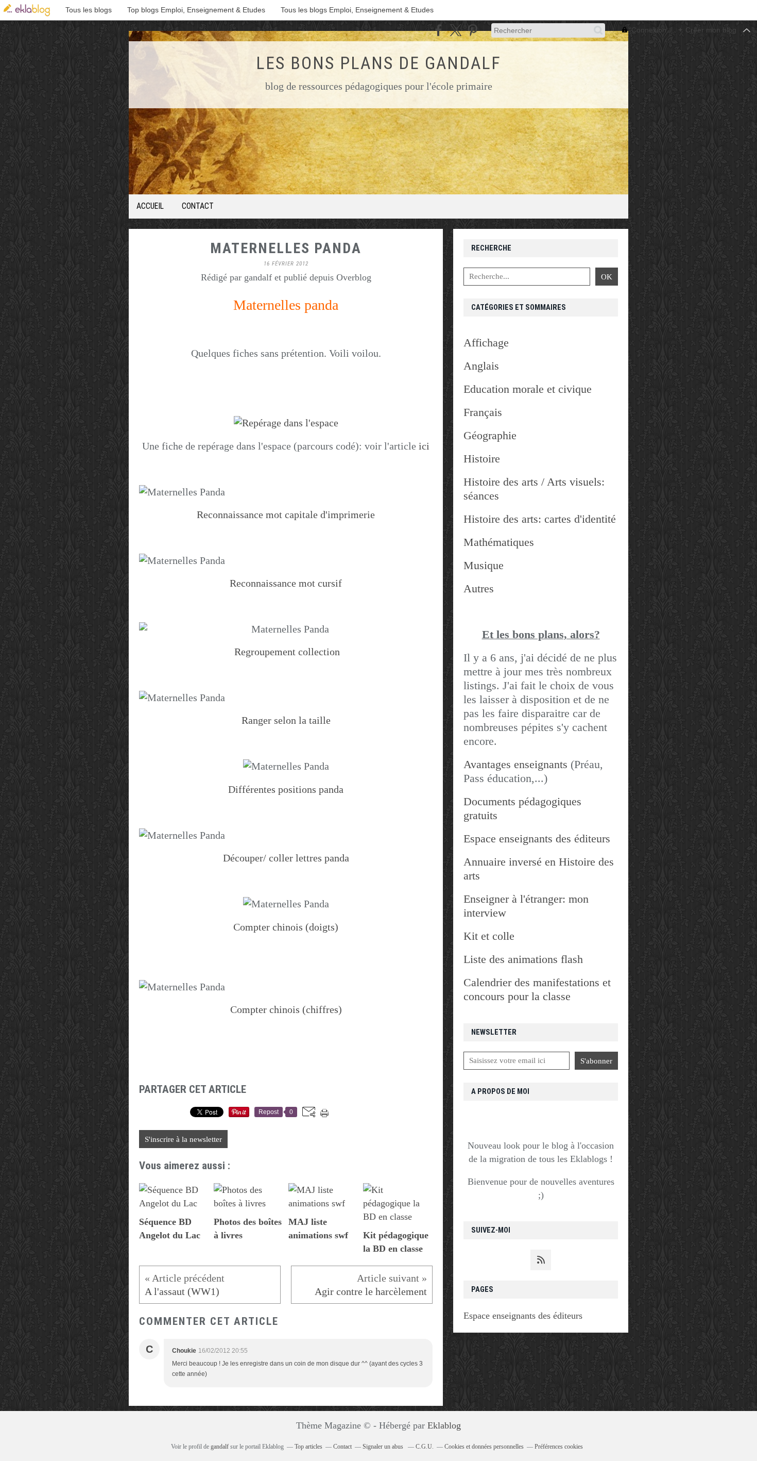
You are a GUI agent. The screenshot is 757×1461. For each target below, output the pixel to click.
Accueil (150, 206)
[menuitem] (150, 206)
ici (424, 446)
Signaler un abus (384, 1446)
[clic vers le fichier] (286, 422)
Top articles (308, 1446)
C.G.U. (425, 1446)
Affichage (486, 342)
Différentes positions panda (285, 789)
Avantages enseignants (515, 764)
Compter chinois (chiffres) (286, 1009)
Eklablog (444, 1425)
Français (482, 412)
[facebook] (438, 30)
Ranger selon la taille (286, 720)
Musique (483, 565)
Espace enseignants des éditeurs (522, 1315)
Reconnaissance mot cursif (286, 583)
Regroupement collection (287, 651)
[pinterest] (472, 30)
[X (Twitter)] (455, 30)
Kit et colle (488, 935)
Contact (198, 206)
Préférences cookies (559, 1446)
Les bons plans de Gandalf (378, 63)
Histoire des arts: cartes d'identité (539, 518)
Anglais (481, 365)
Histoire (481, 458)
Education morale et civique (527, 389)
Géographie (490, 435)
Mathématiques (498, 542)
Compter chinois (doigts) (285, 927)
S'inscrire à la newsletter (183, 1139)
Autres (478, 588)
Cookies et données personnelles (484, 1446)
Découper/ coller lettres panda (286, 858)
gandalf (220, 1446)
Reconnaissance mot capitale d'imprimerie (286, 514)
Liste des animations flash (523, 959)
